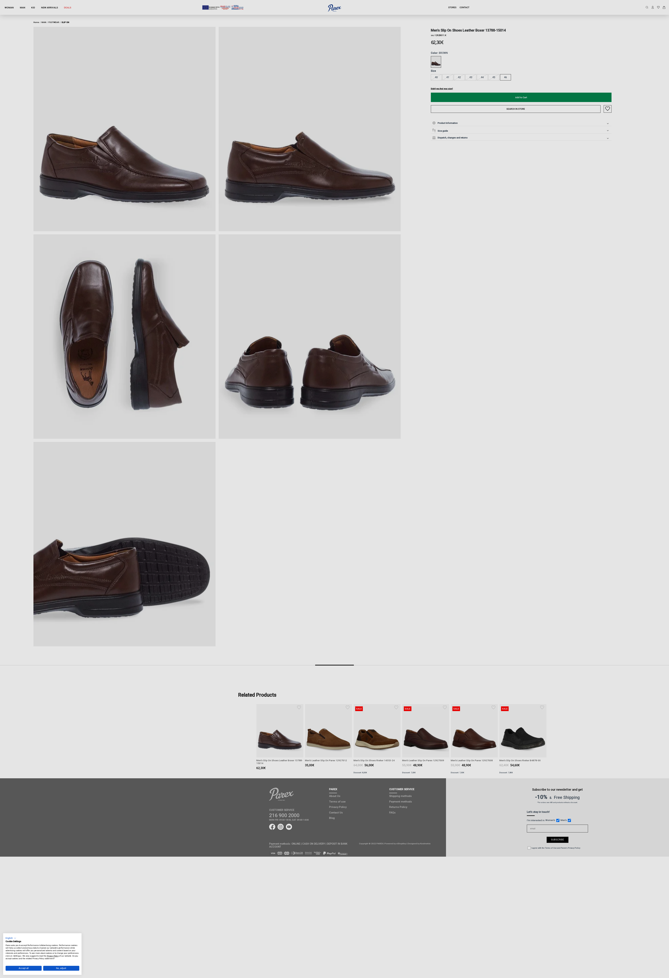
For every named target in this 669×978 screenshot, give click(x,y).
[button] (11, 938)
